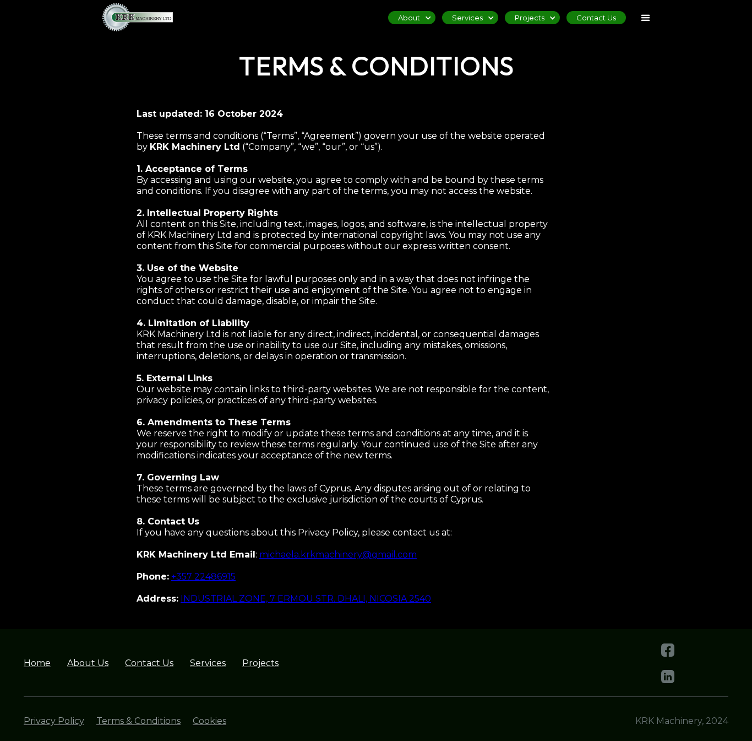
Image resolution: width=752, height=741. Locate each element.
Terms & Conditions (138, 721)
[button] (645, 18)
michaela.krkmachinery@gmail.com (338, 554)
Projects (260, 663)
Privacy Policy (54, 721)
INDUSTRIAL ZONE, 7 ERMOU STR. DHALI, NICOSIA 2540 (306, 598)
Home (37, 663)
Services (208, 663)
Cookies (209, 721)
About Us (87, 663)
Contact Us (596, 17)
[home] (131, 17)
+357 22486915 (203, 576)
